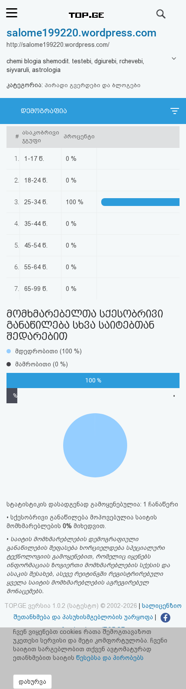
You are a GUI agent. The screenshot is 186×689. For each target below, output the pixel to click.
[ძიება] (161, 14)
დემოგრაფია (44, 111)
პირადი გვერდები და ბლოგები (93, 85)
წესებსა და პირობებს (110, 657)
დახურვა (32, 681)
